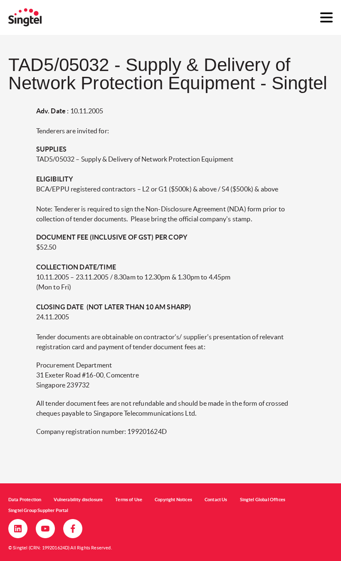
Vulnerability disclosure (78, 499)
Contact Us (216, 499)
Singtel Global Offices (263, 499)
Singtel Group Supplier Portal (38, 510)
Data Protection (24, 499)
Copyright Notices (173, 499)
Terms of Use (128, 499)
